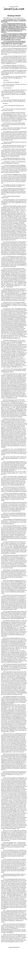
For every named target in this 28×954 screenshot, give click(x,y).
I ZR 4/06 (18, 407)
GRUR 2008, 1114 (23, 546)
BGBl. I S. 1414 (4, 887)
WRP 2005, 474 (10, 284)
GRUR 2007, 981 (13, 293)
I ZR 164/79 (9, 894)
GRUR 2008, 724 (11, 627)
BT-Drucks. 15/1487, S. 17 (10, 535)
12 (20, 18)
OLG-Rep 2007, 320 (5, 191)
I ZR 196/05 (3, 627)
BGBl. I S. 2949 (10, 274)
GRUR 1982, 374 (17, 894)
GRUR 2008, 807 (17, 427)
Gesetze (16, 6)
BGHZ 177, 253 (5, 928)
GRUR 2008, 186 (15, 285)
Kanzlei (11, 6)
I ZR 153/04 (8, 285)
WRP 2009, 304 (13, 867)
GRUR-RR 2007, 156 (6, 470)
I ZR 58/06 (6, 867)
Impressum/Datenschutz (14, 947)
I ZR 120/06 (15, 546)
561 (17, 880)
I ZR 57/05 (6, 293)
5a (9, 905)
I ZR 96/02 (20, 282)
